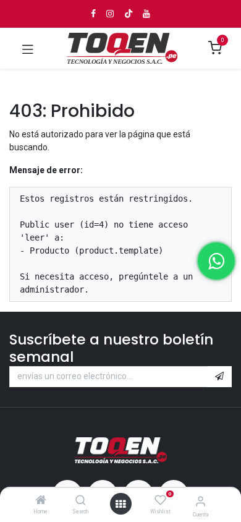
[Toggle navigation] (27, 48)
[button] (219, 376)
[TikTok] (128, 13)
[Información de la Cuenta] (200, 501)
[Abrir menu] (120, 504)
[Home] (40, 501)
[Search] (81, 501)
